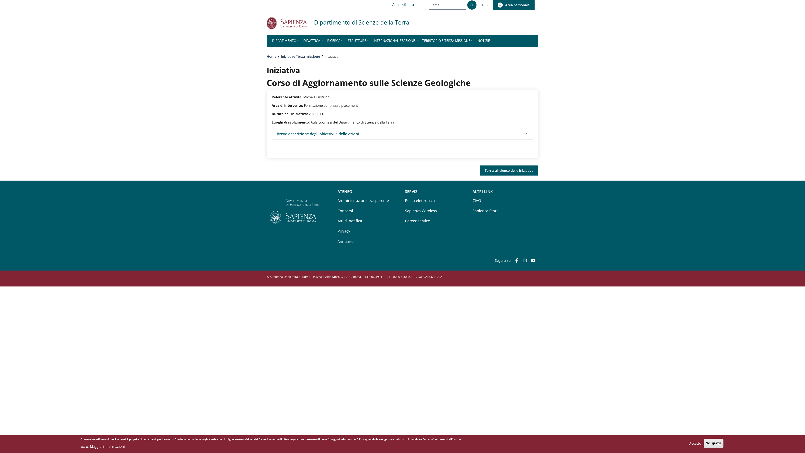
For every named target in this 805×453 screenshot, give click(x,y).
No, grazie (714, 443)
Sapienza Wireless (421, 210)
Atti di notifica (350, 220)
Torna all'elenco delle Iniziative (509, 170)
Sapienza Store (486, 210)
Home (271, 56)
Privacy (344, 231)
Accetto (695, 443)
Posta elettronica (420, 200)
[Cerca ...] (472, 5)
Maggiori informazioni (107, 446)
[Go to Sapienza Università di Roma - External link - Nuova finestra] (290, 23)
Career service (417, 220)
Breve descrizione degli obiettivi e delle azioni (318, 133)
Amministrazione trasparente (363, 200)
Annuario (346, 241)
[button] (486, 5)
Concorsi (345, 210)
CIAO (477, 200)
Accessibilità (403, 4)
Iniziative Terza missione (300, 56)
